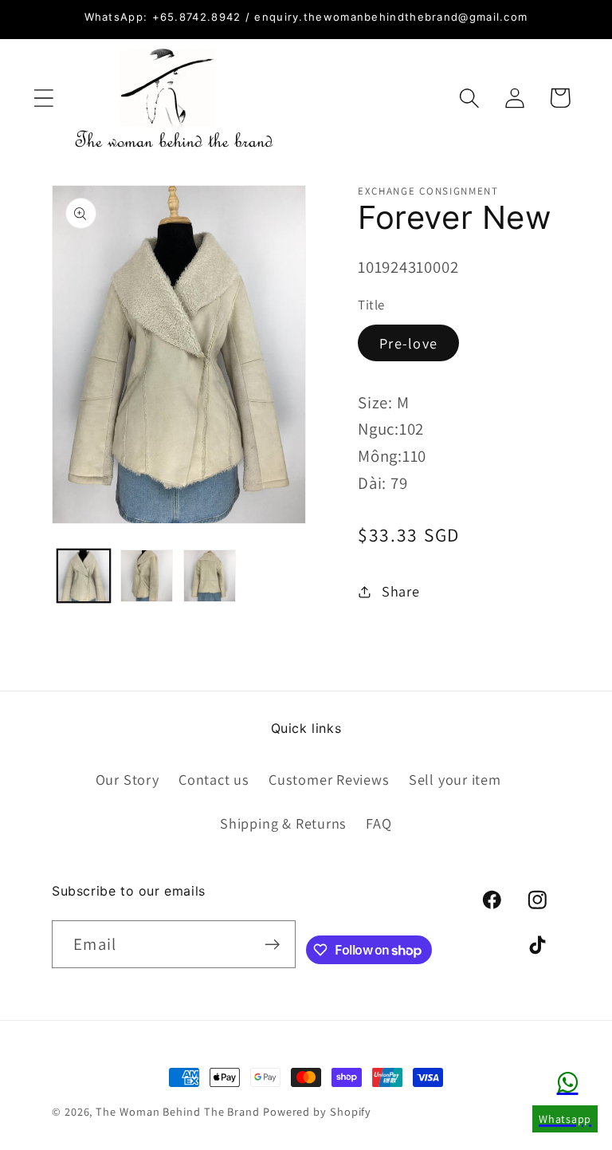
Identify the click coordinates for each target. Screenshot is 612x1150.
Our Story (127, 779)
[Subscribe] (272, 944)
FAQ (378, 823)
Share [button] (401, 591)
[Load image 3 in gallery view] (209, 575)
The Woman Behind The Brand (178, 1111)
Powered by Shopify (317, 1111)
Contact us (213, 779)
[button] (43, 97)
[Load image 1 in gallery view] (83, 575)
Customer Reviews (329, 779)
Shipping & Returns (283, 823)
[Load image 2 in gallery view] (146, 575)
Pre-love (408, 342)
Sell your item (455, 779)
